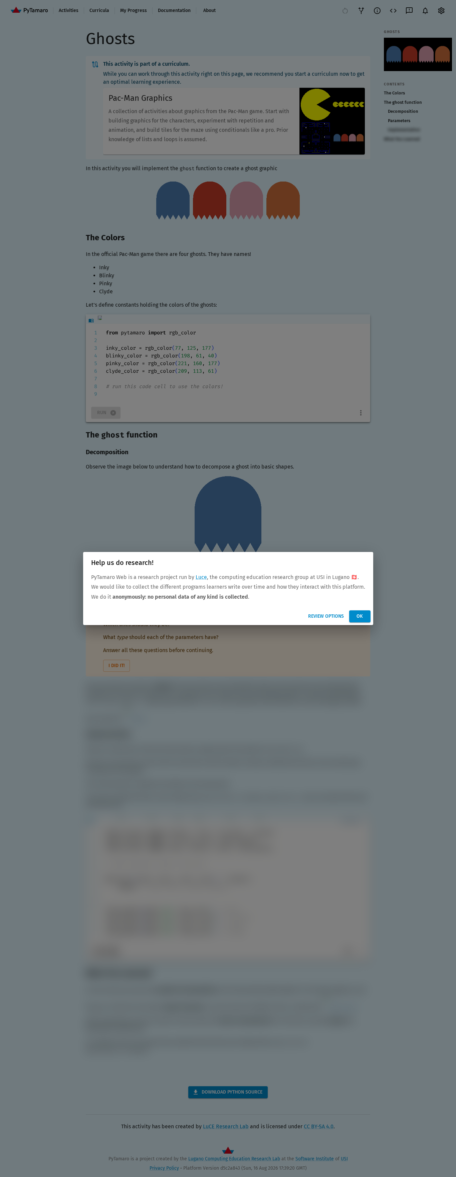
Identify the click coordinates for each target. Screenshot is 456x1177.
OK (360, 616)
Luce (201, 577)
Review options (326, 616)
